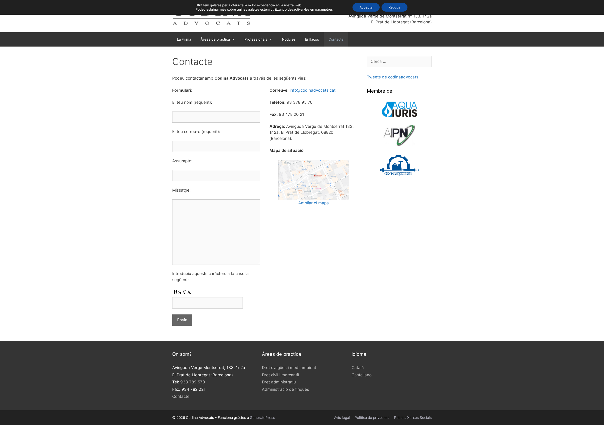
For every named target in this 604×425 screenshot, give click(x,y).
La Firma (184, 39)
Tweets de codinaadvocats (392, 77)
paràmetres (324, 9)
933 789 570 (192, 382)
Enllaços (312, 39)
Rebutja (394, 7)
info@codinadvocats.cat (313, 90)
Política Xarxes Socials (413, 417)
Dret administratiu (279, 382)
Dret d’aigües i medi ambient (289, 367)
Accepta (366, 7)
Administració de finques (285, 389)
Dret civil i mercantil (280, 375)
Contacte (336, 39)
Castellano (362, 375)
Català (358, 367)
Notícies (289, 39)
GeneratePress (262, 417)
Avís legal (342, 417)
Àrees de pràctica (215, 39)
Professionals (255, 39)
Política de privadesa (372, 417)
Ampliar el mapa (313, 203)
